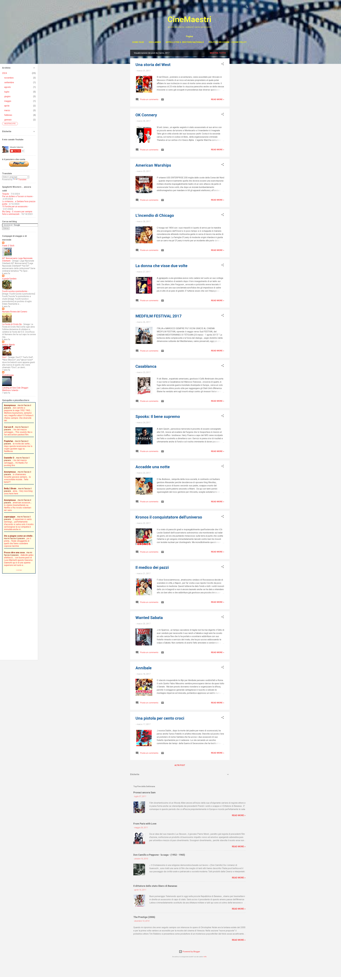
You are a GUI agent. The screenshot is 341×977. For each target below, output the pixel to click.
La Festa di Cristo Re (12, 324)
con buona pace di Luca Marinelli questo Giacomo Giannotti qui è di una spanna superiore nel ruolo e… (18, 561)
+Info (204, 957)
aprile (6, 105)
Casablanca (145, 366)
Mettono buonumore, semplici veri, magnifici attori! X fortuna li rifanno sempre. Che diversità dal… (18, 417)
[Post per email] (162, 100)
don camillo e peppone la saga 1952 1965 (17, 409)
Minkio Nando (8, 344)
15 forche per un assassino (15, 206)
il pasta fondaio (9, 278)
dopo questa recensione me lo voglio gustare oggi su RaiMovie (18, 448)
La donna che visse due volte (161, 265)
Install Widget (19, 570)
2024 (4, 73)
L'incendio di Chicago (154, 215)
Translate (22, 179)
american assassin (21, 502)
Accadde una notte (152, 466)
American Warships (153, 165)
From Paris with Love (144, 823)
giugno (7, 96)
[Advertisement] (240, 90)
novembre (9, 78)
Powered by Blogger (191, 951)
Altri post (179, 765)
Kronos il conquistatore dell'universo (168, 517)
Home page (138, 42)
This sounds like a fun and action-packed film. (18, 433)
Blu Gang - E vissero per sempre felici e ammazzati (17, 212)
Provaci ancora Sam (144, 792)
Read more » (217, 99)
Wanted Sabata (149, 617)
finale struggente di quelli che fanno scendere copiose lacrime (16, 543)
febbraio (8, 115)
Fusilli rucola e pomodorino (14, 291)
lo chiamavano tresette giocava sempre (15, 475)
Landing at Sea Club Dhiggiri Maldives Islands (15, 389)
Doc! (4, 357)
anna (15, 491)
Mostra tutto (218, 53)
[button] (222, 64)
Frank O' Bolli (8, 245)
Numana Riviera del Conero (14, 311)
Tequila (5, 194)
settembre (9, 82)
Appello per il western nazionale (185, 42)
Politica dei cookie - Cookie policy (228, 42)
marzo (7, 110)
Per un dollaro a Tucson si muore (17, 196)
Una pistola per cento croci (159, 718)
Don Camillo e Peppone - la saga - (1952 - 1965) (159, 854)
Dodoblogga (8, 375)
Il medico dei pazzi (152, 567)
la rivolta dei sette (21, 443)
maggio (7, 101)
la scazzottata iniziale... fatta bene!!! (17, 479)
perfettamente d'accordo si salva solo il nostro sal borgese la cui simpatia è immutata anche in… (19, 526)
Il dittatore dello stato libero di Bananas (155, 886)
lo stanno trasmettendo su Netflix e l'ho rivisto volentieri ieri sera (17, 507)
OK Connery (146, 115)
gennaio (8, 119)
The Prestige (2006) (144, 917)
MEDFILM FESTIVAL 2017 (158, 316)
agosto (7, 87)
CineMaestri (189, 19)
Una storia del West (152, 64)
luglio (6, 91)
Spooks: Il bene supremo (157, 416)
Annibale (143, 668)
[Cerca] (247, 7)
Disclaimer (155, 42)
